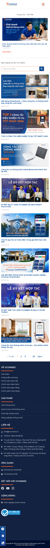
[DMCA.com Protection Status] (18, 534)
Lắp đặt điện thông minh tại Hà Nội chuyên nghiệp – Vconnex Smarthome (24, 276)
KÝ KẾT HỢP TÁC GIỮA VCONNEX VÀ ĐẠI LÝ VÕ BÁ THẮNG (23, 311)
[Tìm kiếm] (41, 69)
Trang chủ (21, 14)
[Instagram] (12, 488)
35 (34, 356)
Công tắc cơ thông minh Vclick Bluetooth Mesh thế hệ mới (24, 171)
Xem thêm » (7, 52)
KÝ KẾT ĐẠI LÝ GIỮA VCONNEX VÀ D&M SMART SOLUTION (21, 206)
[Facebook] (2, 488)
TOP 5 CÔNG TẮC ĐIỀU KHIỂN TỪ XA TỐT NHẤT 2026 (24, 136)
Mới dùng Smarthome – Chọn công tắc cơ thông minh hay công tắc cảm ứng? (24, 102)
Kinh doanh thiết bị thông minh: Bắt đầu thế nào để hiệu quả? (24, 45)
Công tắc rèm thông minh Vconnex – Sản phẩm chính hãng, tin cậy (24, 346)
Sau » (40, 356)
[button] (43, 4)
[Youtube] (7, 488)
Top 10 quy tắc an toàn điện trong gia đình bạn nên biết (24, 241)
